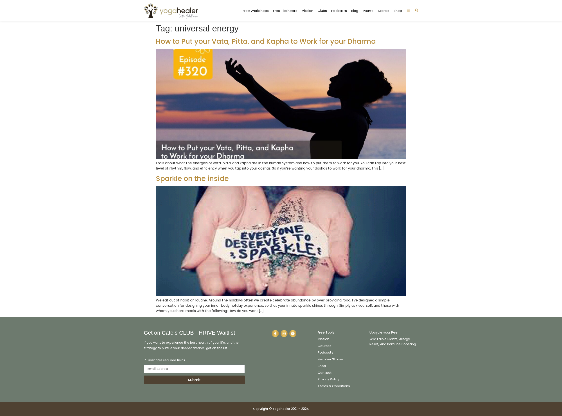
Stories (383, 11)
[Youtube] (292, 333)
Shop (398, 11)
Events (368, 11)
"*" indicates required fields (164, 360)
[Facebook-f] (275, 333)
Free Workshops (256, 11)
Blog (354, 11)
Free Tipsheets (285, 11)
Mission (307, 11)
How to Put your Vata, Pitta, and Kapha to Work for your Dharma (266, 41)
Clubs (322, 11)
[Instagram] (284, 333)
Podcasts (339, 11)
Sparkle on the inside (192, 178)
